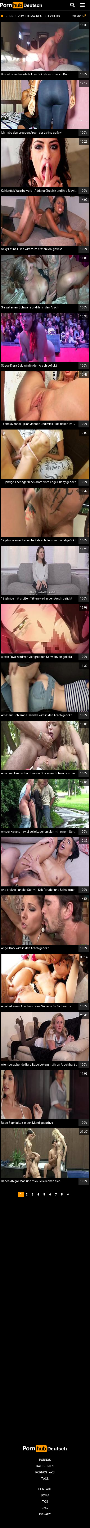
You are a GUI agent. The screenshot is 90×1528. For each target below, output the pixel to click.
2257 (45, 1508)
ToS (45, 1501)
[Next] (68, 1194)
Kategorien (45, 1466)
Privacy (45, 1514)
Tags (45, 1478)
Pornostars (45, 1472)
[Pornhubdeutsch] (21, 5)
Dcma (45, 1495)
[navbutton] (83, 5)
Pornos (45, 1460)
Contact (45, 1489)
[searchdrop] (73, 5)
